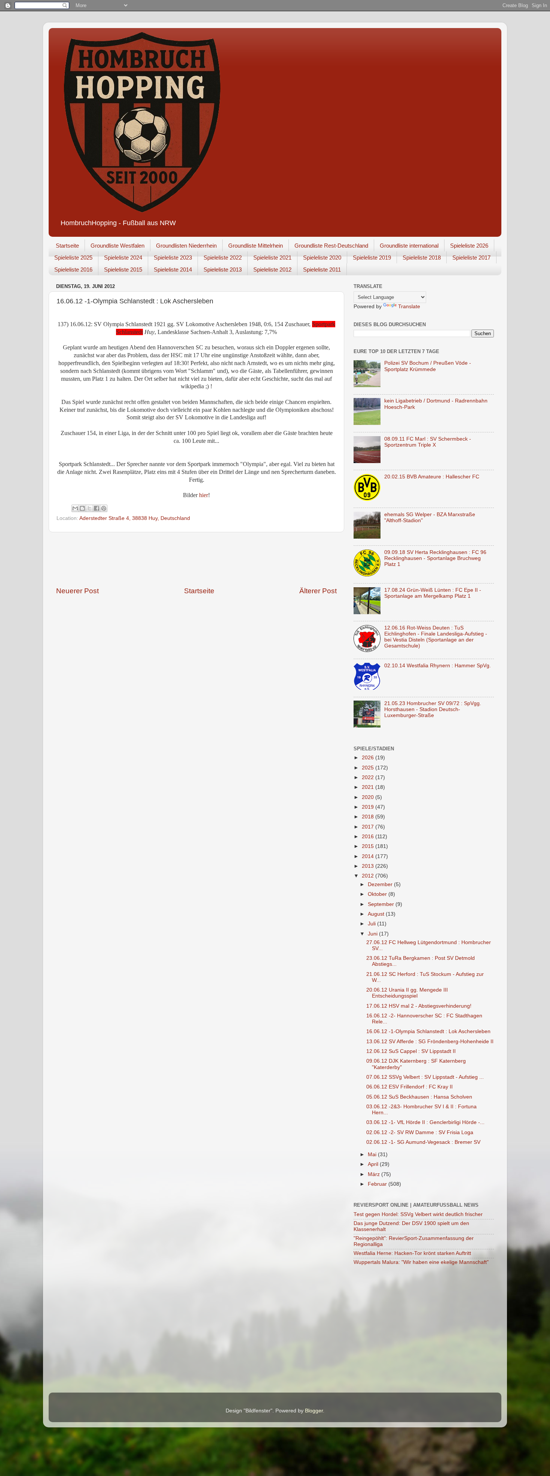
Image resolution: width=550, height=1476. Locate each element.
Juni (373, 934)
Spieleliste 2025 (73, 257)
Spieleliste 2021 (272, 257)
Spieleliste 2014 (173, 269)
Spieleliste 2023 (173, 257)
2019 (368, 807)
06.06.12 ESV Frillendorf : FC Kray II (409, 1087)
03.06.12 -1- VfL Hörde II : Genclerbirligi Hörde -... (425, 1122)
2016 (368, 836)
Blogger (314, 1411)
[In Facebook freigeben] (96, 508)
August (377, 914)
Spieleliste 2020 (322, 257)
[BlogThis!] (82, 508)
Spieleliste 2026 (469, 245)
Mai (373, 1154)
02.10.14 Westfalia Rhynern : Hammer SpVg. (437, 665)
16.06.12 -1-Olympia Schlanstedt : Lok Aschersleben (428, 1031)
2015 (368, 846)
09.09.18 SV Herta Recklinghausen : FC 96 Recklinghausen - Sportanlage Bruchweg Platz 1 (435, 558)
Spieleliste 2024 (123, 257)
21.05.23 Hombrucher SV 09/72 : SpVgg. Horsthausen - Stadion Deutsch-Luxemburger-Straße (432, 709)
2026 (368, 757)
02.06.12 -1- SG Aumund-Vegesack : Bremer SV (423, 1142)
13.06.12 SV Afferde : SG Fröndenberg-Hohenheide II (430, 1041)
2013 (368, 866)
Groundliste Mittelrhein (255, 245)
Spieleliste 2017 (471, 257)
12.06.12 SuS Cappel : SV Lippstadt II (411, 1051)
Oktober (378, 894)
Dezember (381, 884)
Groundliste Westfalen (117, 245)
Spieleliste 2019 (372, 257)
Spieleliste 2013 (223, 269)
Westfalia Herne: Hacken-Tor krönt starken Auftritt (412, 1253)
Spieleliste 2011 (322, 269)
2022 (368, 777)
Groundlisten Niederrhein (186, 245)
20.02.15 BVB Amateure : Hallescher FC (431, 477)
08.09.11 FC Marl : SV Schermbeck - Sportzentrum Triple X (427, 442)
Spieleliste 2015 (123, 269)
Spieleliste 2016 (73, 269)
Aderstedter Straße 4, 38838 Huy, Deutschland (134, 518)
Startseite (67, 245)
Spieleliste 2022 (223, 257)
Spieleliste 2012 (272, 269)
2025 (368, 768)
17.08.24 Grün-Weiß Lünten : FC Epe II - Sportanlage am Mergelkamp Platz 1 (432, 593)
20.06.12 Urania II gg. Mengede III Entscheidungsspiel (407, 993)
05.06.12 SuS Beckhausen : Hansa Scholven (419, 1097)
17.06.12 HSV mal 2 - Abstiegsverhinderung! (418, 1006)
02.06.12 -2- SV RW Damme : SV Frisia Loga (419, 1132)
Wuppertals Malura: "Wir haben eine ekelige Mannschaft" (421, 1262)
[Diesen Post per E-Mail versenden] (75, 508)
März (374, 1174)
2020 (368, 797)
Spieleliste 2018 (422, 257)
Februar (378, 1184)
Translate (409, 306)
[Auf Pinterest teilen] (103, 508)
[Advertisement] (196, 559)
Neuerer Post (77, 591)
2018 (368, 817)
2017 (368, 827)
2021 (368, 787)
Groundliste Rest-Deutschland (331, 245)
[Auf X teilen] (89, 508)
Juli (372, 924)
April (374, 1164)
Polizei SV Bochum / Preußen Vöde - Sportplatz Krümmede (427, 366)
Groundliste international (409, 245)
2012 (368, 876)
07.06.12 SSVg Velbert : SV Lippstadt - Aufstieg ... (425, 1077)
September (381, 904)
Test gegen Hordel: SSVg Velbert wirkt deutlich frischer (418, 1214)
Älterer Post (318, 591)
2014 (368, 856)
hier (203, 495)
